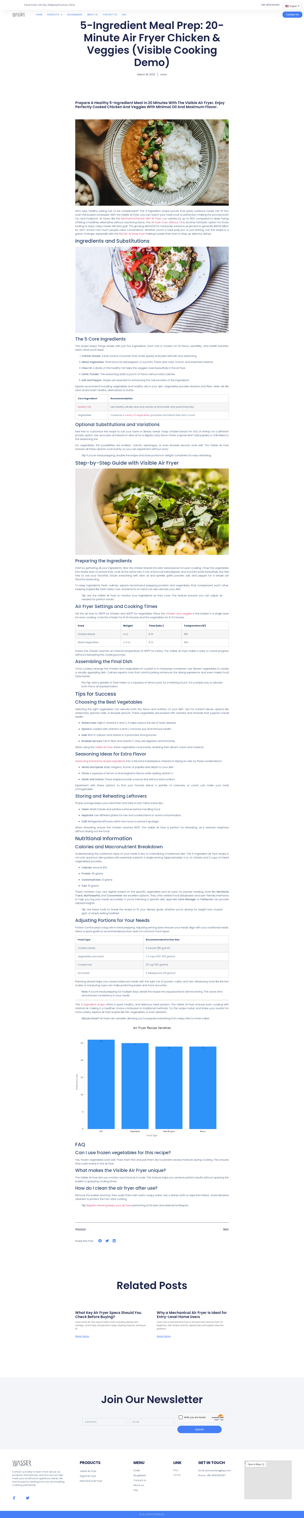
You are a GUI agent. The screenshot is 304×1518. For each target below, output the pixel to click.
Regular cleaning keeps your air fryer (108, 1205)
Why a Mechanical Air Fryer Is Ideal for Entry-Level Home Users (192, 1314)
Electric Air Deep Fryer (132, 234)
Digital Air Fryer (88, 1476)
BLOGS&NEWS (74, 14)
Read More (82, 1336)
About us (138, 1485)
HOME (39, 14)
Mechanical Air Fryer (91, 1481)
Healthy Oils (84, 406)
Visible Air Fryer (104, 747)
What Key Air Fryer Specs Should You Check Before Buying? (108, 1314)
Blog (175, 1470)
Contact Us (139, 1480)
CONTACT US (110, 14)
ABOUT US (92, 14)
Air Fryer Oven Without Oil (166, 222)
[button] (100, 1241)
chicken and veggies (179, 613)
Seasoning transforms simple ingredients (100, 761)
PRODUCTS (53, 14)
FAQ (124, 14)
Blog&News (139, 1475)
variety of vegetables (137, 415)
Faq (135, 1490)
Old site (177, 1475)
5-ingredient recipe (93, 1004)
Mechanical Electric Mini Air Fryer (141, 218)
